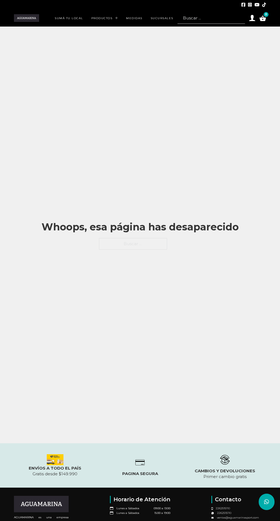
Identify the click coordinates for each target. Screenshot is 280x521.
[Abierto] (252, 18)
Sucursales (162, 18)
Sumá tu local (69, 18)
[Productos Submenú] (116, 18)
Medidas (134, 18)
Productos (102, 18)
